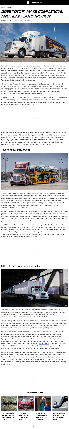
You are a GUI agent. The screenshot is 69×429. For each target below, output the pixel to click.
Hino (66, 305)
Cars (3, 7)
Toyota (66, 60)
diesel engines (44, 344)
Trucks (9, 7)
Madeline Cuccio (8, 20)
